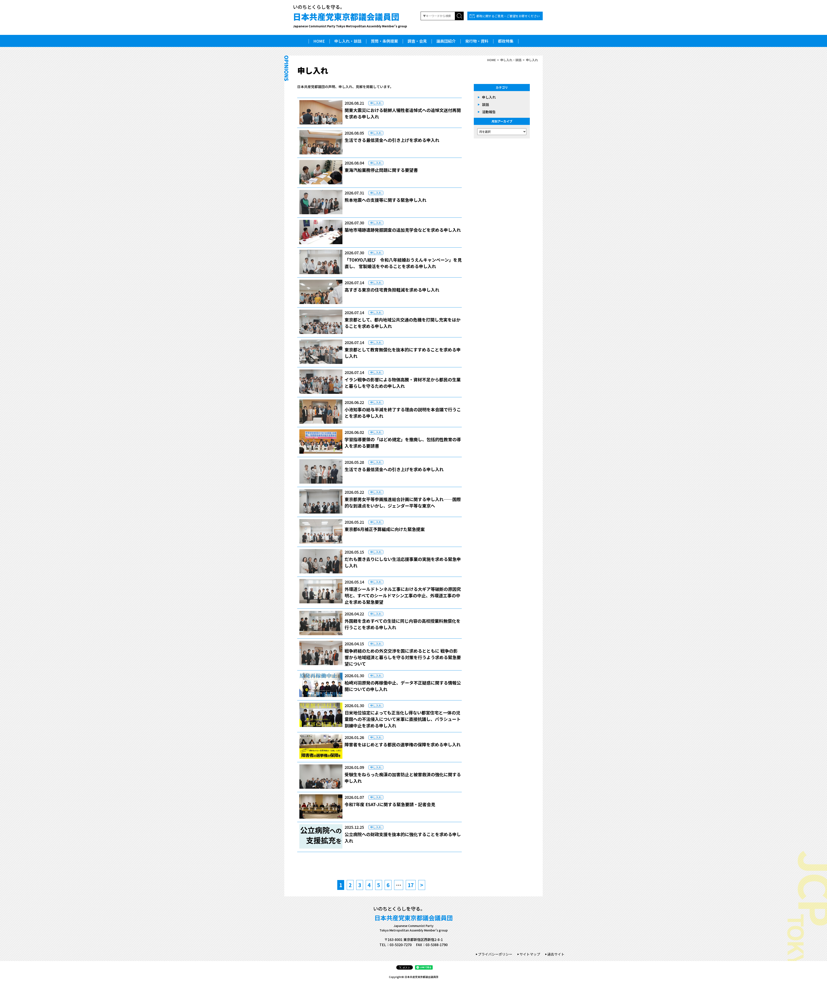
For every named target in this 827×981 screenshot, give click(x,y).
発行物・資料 (476, 41)
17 (411, 885)
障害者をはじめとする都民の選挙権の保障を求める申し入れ (403, 744)
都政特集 (505, 41)
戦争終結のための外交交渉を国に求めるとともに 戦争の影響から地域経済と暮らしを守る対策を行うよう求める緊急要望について (403, 657)
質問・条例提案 (384, 41)
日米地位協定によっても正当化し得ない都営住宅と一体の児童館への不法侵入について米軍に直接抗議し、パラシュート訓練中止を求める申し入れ (403, 719)
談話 (485, 104)
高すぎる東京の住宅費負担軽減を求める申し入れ (392, 290)
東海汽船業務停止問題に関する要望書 (381, 170)
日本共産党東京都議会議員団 (350, 19)
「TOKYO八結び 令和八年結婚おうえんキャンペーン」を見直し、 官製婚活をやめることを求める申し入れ (403, 263)
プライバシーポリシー (495, 954)
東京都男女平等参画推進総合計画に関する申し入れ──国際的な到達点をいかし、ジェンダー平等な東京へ (403, 502)
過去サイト (555, 954)
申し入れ (375, 103)
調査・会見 (417, 41)
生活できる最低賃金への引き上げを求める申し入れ (394, 469)
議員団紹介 (446, 41)
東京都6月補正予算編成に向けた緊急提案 (385, 529)
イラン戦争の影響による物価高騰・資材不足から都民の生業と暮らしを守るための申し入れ (403, 382)
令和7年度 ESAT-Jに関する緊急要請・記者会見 (390, 804)
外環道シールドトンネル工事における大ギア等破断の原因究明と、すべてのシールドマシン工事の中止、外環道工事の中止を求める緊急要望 (403, 595)
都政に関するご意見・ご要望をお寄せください (508, 16)
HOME (319, 41)
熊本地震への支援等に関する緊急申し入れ (385, 200)
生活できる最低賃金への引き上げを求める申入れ (392, 140)
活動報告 (489, 111)
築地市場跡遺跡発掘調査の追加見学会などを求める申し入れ (403, 230)
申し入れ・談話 (347, 41)
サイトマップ (529, 954)
